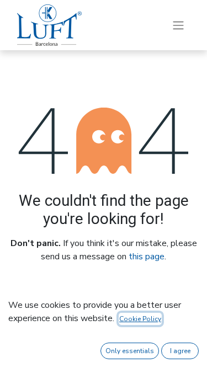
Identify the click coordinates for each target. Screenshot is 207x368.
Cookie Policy (140, 318)
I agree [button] (180, 350)
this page (146, 256)
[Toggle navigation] (178, 25)
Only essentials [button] (129, 350)
